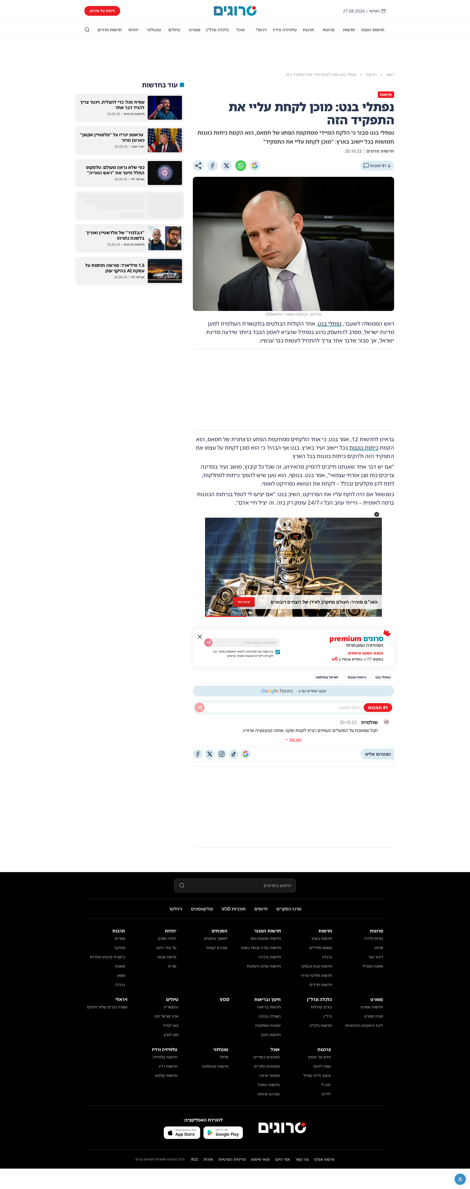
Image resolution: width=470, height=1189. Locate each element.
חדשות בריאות (269, 1006)
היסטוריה (170, 1006)
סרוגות (329, 29)
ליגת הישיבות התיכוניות (364, 1025)
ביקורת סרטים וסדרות (107, 956)
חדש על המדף (319, 1057)
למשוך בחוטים (215, 938)
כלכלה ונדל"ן (217, 29)
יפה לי (326, 1084)
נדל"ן (327, 1016)
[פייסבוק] (198, 754)
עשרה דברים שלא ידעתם (107, 1006)
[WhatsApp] (240, 165)
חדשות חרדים (110, 29)
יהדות (133, 29)
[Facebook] (212, 165)
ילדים (326, 1094)
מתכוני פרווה (269, 1075)
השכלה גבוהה (270, 1016)
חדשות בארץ (321, 938)
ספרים (120, 938)
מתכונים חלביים (267, 1066)
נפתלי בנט (330, 323)
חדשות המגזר (372, 29)
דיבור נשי (376, 956)
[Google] (254, 165)
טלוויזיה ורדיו (285, 29)
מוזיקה (119, 947)
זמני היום (282, 1159)
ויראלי (261, 29)
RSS (194, 1159)
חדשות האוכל (269, 1084)
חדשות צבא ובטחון (316, 966)
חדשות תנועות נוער (265, 938)
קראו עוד (243, 602)
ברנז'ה (327, 956)
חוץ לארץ (171, 1034)
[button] (376, 514)
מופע (121, 975)
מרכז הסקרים (288, 909)
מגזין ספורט (373, 1016)
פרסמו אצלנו (324, 1159)
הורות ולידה (373, 938)
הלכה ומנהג (167, 938)
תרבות (308, 29)
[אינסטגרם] (222, 754)
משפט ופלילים (320, 947)
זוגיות (379, 947)
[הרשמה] (208, 642)
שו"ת (172, 966)
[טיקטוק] (234, 754)
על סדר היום (166, 947)
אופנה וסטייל (373, 966)
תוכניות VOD (234, 909)
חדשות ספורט (372, 1006)
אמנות (120, 966)
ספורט (194, 29)
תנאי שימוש (260, 1159)
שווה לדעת (322, 1066)
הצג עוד (295, 739)
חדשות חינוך (270, 1034)
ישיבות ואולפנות (268, 1025)
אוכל (240, 29)
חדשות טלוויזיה (165, 1057)
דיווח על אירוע (102, 10)
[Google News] (246, 754)
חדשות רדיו (168, 1066)
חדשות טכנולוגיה (215, 1066)
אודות (208, 1159)
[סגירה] (200, 637)
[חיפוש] (87, 29)
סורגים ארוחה (269, 1094)
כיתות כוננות (363, 447)
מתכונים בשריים (266, 1057)
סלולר (223, 1057)
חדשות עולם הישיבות (264, 966)
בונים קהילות (321, 1006)
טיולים (174, 29)
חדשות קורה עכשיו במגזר (260, 947)
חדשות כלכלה (321, 1025)
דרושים (261, 909)
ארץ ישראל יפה (166, 1016)
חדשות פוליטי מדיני (316, 975)
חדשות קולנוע (166, 1075)
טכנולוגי (154, 29)
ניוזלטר (175, 909)
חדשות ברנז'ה (270, 956)
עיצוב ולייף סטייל (317, 1075)
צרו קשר (302, 1159)
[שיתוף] (198, 165)
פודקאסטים (202, 909)
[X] (226, 165)
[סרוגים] (282, 1127)
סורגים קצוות (216, 947)
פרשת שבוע (166, 956)
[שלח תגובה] (200, 707)
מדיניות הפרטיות (232, 1159)
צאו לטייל (170, 1025)
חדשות (349, 29)
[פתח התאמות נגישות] (460, 1179)
